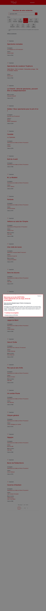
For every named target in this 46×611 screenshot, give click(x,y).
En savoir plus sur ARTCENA (11, 315)
